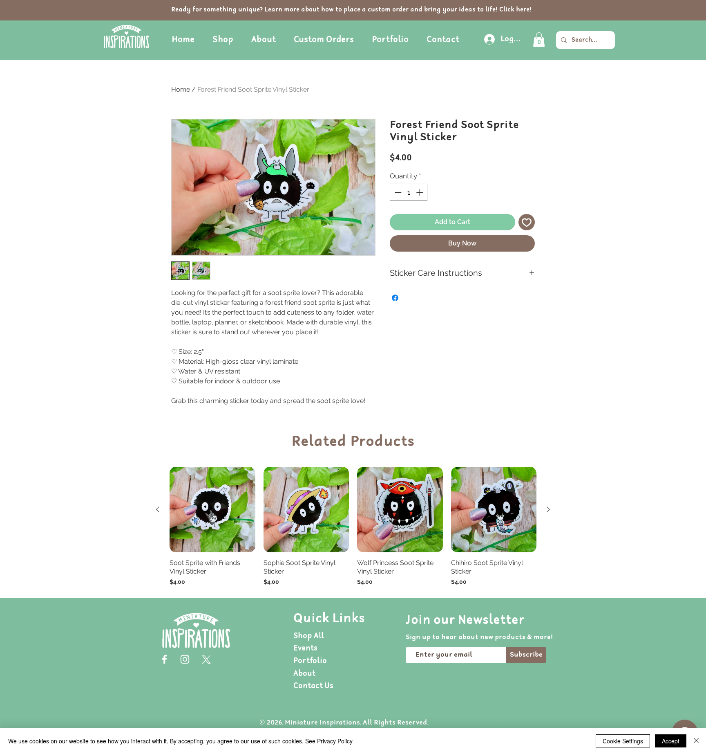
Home (180, 89)
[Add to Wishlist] (526, 222)
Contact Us (313, 686)
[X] (205, 659)
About (304, 673)
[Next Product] (548, 509)
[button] (539, 39)
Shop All (308, 636)
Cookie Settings (623, 741)
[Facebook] (164, 659)
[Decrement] (397, 192)
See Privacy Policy (329, 741)
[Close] (696, 740)
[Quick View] (212, 510)
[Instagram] (185, 659)
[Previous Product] (158, 509)
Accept (670, 741)
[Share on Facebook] (395, 298)
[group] (353, 526)
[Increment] (420, 192)
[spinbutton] (408, 192)
